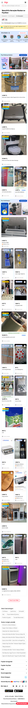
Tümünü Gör (23, 32)
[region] (14, 38)
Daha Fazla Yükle (14, 600)
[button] (2, 2)
